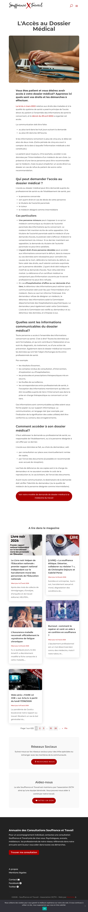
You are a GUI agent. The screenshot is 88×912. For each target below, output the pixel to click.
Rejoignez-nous (46, 762)
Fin (66, 728)
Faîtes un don (46, 800)
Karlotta (71, 897)
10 (51, 728)
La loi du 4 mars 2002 (26, 106)
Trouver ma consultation (24, 852)
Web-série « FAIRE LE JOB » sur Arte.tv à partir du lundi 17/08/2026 (24, 698)
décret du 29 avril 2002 (42, 116)
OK (45, 908)
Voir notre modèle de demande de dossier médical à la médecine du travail (44, 496)
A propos (13, 869)
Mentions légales (17, 872)
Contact (13, 879)
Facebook (14, 883)
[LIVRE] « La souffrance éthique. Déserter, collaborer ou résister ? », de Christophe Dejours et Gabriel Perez (61, 566)
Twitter (12, 886)
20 (56, 728)
